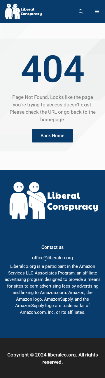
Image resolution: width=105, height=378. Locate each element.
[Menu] (97, 11)
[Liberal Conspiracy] (23, 11)
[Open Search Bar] (81, 11)
